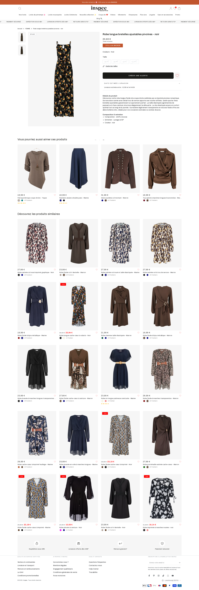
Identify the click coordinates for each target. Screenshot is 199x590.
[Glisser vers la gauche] (30, 81)
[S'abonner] (180, 562)
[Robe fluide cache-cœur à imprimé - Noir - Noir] (22, 530)
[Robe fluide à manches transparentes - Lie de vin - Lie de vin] (144, 401)
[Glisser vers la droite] (97, 81)
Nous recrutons (59, 575)
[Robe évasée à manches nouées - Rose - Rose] (147, 530)
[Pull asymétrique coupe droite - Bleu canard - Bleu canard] (22, 200)
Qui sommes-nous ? (61, 562)
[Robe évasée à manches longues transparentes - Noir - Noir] (60, 467)
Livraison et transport (26, 565)
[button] (20, 8)
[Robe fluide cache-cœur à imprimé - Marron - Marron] (102, 467)
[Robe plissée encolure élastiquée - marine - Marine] (64, 530)
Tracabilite (93, 572)
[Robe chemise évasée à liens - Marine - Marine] (105, 338)
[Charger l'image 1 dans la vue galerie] (21, 37)
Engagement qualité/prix (63, 569)
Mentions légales (60, 565)
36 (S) (107, 62)
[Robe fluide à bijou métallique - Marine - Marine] (147, 338)
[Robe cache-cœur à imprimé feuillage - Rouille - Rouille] (19, 467)
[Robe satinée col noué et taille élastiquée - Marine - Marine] (22, 275)
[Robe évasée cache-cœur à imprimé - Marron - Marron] (22, 467)
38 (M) (116, 62)
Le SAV (21, 572)
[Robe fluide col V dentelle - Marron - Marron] (105, 530)
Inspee (25, 580)
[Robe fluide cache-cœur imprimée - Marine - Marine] (64, 401)
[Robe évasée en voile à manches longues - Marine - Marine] (22, 401)
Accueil (20, 28)
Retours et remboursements (29, 569)
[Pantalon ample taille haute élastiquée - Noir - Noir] (64, 200)
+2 (112, 200)
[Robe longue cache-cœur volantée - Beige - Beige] (64, 338)
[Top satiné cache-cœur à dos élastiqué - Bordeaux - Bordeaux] (144, 200)
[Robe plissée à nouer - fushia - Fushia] (60, 530)
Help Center (94, 569)
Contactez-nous (95, 565)
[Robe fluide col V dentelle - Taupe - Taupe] (60, 275)
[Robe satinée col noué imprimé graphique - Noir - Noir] (102, 275)
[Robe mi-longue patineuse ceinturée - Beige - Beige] (102, 401)
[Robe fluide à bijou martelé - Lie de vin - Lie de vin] (19, 338)
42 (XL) (135, 62)
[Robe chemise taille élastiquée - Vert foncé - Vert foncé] (102, 338)
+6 (28, 401)
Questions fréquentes (97, 562)
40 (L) (126, 62)
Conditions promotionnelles (28, 575)
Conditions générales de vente (65, 572)
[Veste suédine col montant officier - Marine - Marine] (102, 200)
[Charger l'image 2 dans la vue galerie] (21, 50)
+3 (28, 200)
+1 (69, 338)
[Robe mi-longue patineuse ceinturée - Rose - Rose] (105, 401)
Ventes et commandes (26, 562)
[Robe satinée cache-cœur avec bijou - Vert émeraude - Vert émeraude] (144, 467)
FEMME (28, 28)
